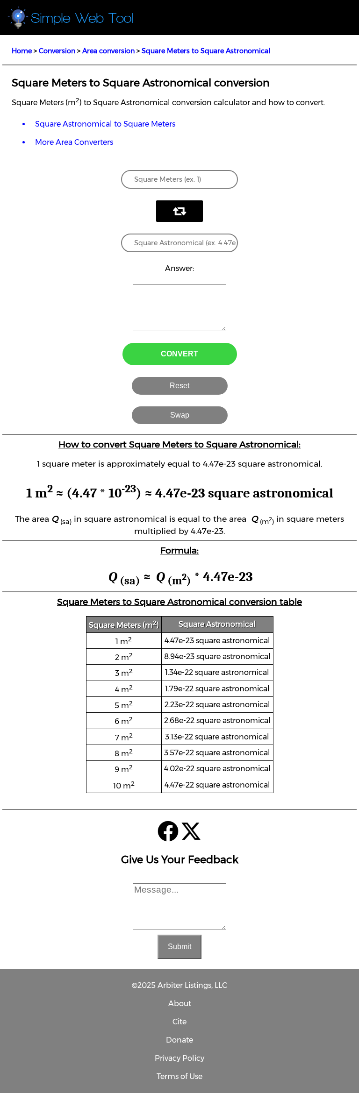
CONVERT (179, 354)
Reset (179, 386)
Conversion (57, 51)
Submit (179, 947)
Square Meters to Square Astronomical (206, 51)
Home (22, 51)
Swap (179, 415)
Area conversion (108, 51)
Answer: (179, 268)
